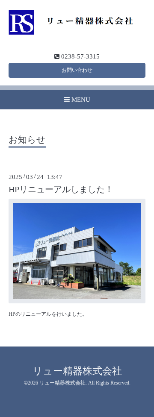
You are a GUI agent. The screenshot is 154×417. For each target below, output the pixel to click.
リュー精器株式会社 (77, 371)
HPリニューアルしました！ (61, 189)
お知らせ (27, 140)
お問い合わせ (77, 70)
